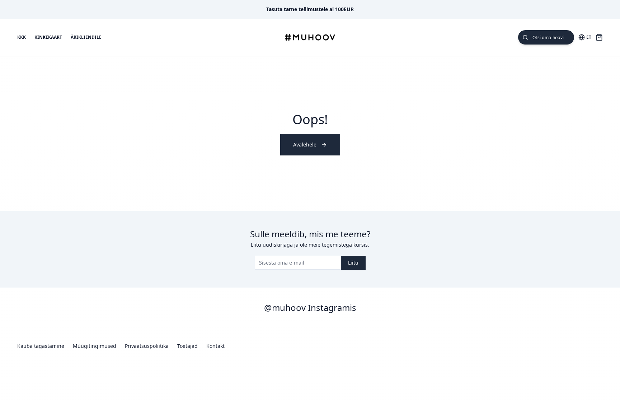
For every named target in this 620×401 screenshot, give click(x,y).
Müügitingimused (94, 345)
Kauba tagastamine (40, 345)
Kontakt (215, 345)
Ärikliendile (86, 37)
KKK (21, 37)
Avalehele (304, 144)
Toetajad (187, 345)
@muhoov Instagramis (310, 307)
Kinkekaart (48, 37)
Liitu (353, 262)
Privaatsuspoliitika (147, 345)
